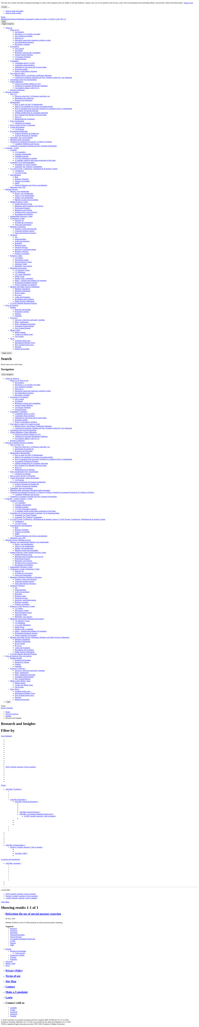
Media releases (20, 332)
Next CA (18, 117)
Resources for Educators (23, 100)
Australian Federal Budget (24, 326)
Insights (13, 307)
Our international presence (24, 42)
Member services (12, 189)
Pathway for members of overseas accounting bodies (34, 106)
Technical (13, 235)
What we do (14, 30)
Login (3, 21)
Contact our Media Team (24, 334)
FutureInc (18, 316)
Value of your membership (24, 196)
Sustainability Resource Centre (21, 216)
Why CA (13, 94)
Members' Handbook (22, 289)
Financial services (21, 247)
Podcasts (18, 347)
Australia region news (23, 341)
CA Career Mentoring (23, 274)
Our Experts (19, 336)
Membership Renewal (9, 19)
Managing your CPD (17, 187)
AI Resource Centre (17, 218)
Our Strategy (19, 32)
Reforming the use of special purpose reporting (33, 913)
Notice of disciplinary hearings (26, 71)
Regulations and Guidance (24, 299)
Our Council (19, 48)
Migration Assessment (25, 19)
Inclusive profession (17, 90)
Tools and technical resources (25, 233)
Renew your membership (24, 193)
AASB (12, 941)
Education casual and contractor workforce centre (33, 40)
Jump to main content (13, 13)
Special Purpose (16, 937)
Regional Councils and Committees (27, 53)
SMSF (17, 183)
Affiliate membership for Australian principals (31, 113)
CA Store (51, 19)
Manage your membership (19, 191)
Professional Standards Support (26, 283)
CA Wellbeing (20, 272)
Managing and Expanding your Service (29, 206)
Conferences (19, 171)
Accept (4, 7)
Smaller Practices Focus (23, 204)
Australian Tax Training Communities (28, 167)
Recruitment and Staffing (24, 214)
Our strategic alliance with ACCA (27, 88)
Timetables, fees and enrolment (21, 138)
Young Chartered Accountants (26, 285)
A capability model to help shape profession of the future (35, 160)
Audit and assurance (22, 241)
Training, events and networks (26, 229)
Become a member (12, 92)
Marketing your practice (23, 266)
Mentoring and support (18, 268)
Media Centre (15, 330)
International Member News (25, 343)
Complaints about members (25, 65)
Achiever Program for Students (26, 135)
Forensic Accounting (22, 181)
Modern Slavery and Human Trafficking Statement (33, 75)
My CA (63, 19)
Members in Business (18, 227)
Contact (10, 986)
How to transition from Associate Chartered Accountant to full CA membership (43, 109)
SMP (12, 945)
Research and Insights (23, 309)
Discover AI (19, 220)
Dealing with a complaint (24, 278)
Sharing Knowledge (22, 349)
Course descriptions (17, 127)
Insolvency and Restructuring (25, 249)
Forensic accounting (22, 254)
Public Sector (19, 276)
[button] (7, 24)
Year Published (6, 736)
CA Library (19, 258)
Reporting (18, 243)
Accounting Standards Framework (22, 939)
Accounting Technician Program (26, 111)
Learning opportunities (23, 154)
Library (44, 19)
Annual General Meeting (24, 55)
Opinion (18, 314)
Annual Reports (20, 59)
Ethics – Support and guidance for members (31, 280)
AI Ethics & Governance (24, 222)
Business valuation (21, 251)
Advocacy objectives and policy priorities (30, 320)
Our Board (19, 51)
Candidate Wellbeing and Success (27, 144)
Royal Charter (20, 293)
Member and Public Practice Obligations (25, 287)
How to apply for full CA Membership (29, 104)
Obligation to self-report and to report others (31, 67)
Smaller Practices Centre (19, 202)
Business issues (20, 245)
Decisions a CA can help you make (27, 34)
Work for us (19, 38)
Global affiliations (16, 82)
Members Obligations (22, 291)
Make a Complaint (17, 992)
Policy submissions (22, 322)
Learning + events (12, 148)
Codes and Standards (22, 297)
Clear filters (5, 902)
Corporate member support (24, 231)
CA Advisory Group (22, 270)
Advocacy (14, 318)
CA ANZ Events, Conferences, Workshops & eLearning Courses (33, 169)
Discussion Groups (22, 260)
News (12, 338)
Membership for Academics (25, 119)
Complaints (14, 61)
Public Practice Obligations (24, 301)
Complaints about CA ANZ (25, 63)
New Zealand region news (24, 345)
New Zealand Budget (22, 328)
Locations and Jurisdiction (10, 859)
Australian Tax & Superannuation (22, 162)
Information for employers (24, 98)
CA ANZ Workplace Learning (26, 158)
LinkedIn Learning (21, 156)
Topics (3, 785)
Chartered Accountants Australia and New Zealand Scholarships (33, 146)
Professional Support (22, 208)
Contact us (38, 19)
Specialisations (15, 175)
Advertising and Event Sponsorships (23, 80)
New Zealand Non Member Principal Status (31, 115)
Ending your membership (24, 198)
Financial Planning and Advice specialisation (31, 185)
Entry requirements (17, 121)
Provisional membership (19, 131)
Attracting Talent (21, 264)
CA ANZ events (21, 173)
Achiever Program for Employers (27, 133)
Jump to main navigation (14, 11)
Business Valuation (22, 179)
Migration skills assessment (20, 140)
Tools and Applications (23, 225)
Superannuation (20, 239)
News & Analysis (12, 305)
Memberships (15, 102)
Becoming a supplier (22, 44)
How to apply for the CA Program (22, 125)
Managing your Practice (23, 210)
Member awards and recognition (26, 200)
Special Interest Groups (23, 262)
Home (3, 17)
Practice (13, 943)
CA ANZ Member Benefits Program (23, 303)
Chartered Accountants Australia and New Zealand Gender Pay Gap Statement (43, 77)
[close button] (9, 7)
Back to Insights (7, 708)
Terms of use (188, 3)
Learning (13, 150)
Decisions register (21, 69)
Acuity (57, 19)
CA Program (19, 129)
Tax (16, 237)
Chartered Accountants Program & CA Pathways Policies (31, 142)
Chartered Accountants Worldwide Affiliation (31, 86)
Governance (14, 46)
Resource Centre (16, 256)
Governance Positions (23, 57)
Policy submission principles (25, 324)
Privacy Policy (14, 970)
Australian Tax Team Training (26, 164)
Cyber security (20, 953)
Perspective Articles (22, 312)
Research (13, 929)
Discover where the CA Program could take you (32, 96)
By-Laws (18, 295)
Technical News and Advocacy (26, 212)
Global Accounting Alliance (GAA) (28, 84)
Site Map (11, 981)
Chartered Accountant (23, 123)
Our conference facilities (23, 36)
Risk (16, 177)
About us (9, 28)
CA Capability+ (20, 152)
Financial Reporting (17, 935)
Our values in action (17, 73)
